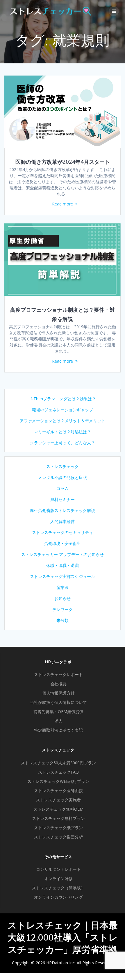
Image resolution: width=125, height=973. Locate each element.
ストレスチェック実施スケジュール (62, 576)
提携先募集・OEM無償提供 (58, 711)
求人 (58, 721)
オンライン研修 (58, 878)
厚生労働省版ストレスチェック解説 (62, 510)
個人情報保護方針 (58, 693)
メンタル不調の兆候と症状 (62, 477)
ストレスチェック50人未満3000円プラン (58, 762)
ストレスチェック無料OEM (58, 809)
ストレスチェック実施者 (58, 800)
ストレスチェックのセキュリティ (62, 532)
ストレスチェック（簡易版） (58, 888)
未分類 (62, 620)
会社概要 (58, 683)
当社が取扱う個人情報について (58, 702)
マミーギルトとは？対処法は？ (62, 431)
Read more (62, 204)
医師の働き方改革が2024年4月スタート (62, 162)
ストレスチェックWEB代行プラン (58, 781)
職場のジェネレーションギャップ (62, 409)
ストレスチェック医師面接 (58, 790)
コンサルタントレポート (58, 869)
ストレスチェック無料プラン (58, 818)
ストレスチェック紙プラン (58, 827)
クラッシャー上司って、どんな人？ (62, 442)
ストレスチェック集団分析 (58, 837)
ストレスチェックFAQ (58, 772)
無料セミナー (62, 499)
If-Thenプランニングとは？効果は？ (62, 398)
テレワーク (62, 609)
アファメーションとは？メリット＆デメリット (62, 420)
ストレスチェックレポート (58, 674)
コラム (62, 488)
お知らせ (62, 598)
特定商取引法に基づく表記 (58, 730)
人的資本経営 (62, 521)
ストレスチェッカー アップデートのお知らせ (62, 554)
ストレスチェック (62, 466)
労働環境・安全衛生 (62, 543)
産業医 (62, 587)
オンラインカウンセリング (58, 897)
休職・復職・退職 (62, 565)
